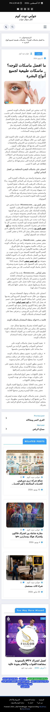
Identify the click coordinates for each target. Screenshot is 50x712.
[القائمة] (45, 27)
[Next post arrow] (6, 429)
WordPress (42, 705)
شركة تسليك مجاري (25, 682)
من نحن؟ (40, 701)
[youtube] (18, 9)
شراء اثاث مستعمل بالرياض (37, 677)
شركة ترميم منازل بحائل (39, 680)
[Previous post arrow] (6, 418)
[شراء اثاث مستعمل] (25, 567)
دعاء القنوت (25, 685)
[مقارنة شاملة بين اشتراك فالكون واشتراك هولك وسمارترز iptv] (25, 515)
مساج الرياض (38, 429)
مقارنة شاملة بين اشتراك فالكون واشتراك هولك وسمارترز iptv (27, 535)
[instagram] (21, 9)
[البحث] (12, 27)
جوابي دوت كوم (25, 16)
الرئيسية (41, 698)
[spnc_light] (6, 27)
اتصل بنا (30, 701)
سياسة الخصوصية (29, 698)
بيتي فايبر (23, 677)
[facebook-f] (32, 9)
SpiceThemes (26, 707)
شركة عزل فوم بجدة (10, 677)
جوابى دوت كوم (24, 54)
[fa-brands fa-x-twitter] (28, 9)
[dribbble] (25, 9)
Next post (40, 425)
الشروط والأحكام (14, 698)
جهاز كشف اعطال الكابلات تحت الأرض (15, 680)
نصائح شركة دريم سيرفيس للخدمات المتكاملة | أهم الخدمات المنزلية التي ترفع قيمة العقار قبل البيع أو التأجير (27, 482)
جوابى (38, 54)
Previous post (39, 416)
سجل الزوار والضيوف (17, 701)
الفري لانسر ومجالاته (35, 420)
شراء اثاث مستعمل (34, 586)
